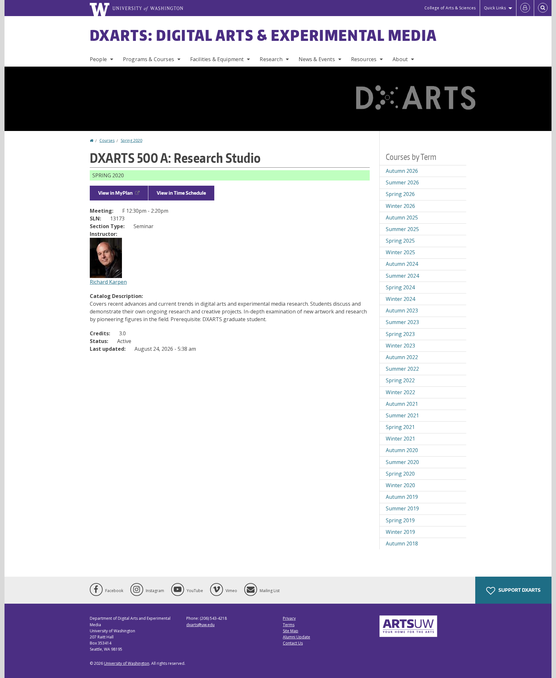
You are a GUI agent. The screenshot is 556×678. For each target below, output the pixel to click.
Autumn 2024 (402, 263)
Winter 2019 (400, 531)
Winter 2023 (400, 345)
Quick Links (495, 8)
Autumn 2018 (402, 543)
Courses (107, 140)
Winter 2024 (400, 298)
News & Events (317, 59)
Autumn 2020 (402, 450)
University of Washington (126, 663)
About (400, 59)
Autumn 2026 (402, 170)
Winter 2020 (400, 485)
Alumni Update (296, 637)
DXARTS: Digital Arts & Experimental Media (263, 35)
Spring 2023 (400, 334)
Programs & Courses (148, 59)
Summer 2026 (402, 182)
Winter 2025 (400, 252)
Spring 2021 (400, 427)
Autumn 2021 (402, 403)
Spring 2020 (131, 140)
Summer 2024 (402, 275)
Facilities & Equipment (217, 59)
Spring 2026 (400, 194)
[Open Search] (542, 8)
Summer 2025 (402, 229)
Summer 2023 (402, 322)
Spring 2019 (400, 520)
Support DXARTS (519, 590)
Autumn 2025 (402, 217)
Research (271, 59)
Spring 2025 (400, 240)
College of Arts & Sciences (450, 8)
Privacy (289, 618)
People (98, 59)
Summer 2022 (402, 368)
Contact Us (293, 643)
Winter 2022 (400, 392)
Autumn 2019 (402, 496)
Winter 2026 (400, 205)
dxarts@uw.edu (200, 624)
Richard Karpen (108, 281)
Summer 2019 (402, 508)
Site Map (290, 631)
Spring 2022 (400, 380)
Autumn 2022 (402, 357)
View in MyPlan (115, 193)
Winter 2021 (400, 438)
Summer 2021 (402, 415)
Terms (288, 624)
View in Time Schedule (181, 193)
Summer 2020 (402, 462)
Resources (363, 59)
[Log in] (525, 8)
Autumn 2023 (402, 310)
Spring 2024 (400, 287)
